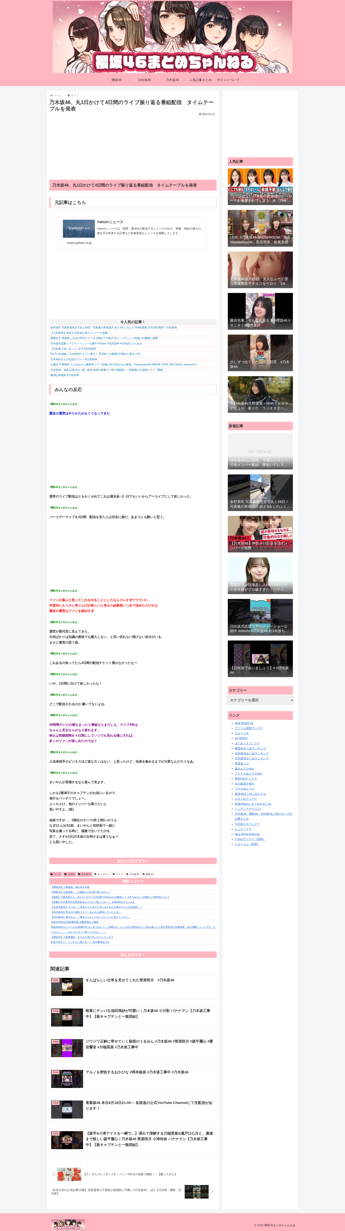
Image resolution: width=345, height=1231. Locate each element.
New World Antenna (247, 834)
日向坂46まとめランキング (252, 753)
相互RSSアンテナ (246, 778)
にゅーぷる (242, 733)
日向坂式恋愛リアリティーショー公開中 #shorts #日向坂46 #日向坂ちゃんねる (96, 343)
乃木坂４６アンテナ (247, 824)
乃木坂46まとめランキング (252, 758)
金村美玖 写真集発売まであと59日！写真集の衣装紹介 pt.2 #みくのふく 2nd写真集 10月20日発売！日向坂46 (114, 327)
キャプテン (103, 874)
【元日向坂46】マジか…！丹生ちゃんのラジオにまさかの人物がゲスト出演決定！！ (96, 907)
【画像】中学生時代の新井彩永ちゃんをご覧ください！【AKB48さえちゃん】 (93, 902)
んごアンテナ (243, 829)
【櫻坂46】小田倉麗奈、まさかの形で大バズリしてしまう (82, 937)
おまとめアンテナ (246, 798)
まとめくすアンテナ (247, 743)
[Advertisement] (133, 145)
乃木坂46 (86, 874)
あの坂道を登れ (244, 783)
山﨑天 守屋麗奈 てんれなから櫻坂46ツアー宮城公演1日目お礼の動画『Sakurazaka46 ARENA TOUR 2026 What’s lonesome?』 (125, 364)
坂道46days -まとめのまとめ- (253, 803)
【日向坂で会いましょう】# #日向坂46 (73, 348)
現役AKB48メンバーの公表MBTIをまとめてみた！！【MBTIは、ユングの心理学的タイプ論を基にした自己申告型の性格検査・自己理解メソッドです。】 (133, 927)
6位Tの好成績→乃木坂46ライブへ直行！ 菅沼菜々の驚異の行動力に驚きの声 (95, 353)
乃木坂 (71, 874)
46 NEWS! (241, 738)
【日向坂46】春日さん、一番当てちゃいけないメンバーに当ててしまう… (90, 917)
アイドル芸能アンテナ (249, 728)
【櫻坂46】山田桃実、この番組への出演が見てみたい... (81, 892)
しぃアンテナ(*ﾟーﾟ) (248, 808)
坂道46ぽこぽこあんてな (250, 793)
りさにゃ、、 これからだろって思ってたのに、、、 (79, 932)
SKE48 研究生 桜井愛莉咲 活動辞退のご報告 (75, 922)
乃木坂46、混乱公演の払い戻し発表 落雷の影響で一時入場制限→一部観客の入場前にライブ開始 (107, 369)
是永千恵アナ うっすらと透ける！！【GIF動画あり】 (80, 942)
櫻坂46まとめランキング (250, 748)
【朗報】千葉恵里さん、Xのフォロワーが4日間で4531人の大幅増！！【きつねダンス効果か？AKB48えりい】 (110, 897)
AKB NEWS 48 (244, 723)
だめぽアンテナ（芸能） (250, 839)
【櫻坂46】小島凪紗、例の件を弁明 (70, 887)
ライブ (57, 874)
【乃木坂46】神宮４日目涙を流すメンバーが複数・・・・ (84, 332)
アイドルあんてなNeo (248, 773)
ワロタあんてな (244, 788)
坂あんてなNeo (244, 768)
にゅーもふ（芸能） (247, 844)
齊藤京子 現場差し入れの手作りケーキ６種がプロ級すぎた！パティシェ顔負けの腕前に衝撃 (104, 338)
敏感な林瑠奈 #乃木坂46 (65, 375)
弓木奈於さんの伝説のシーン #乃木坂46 (74, 359)
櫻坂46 (149, 874)
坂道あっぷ (242, 763)
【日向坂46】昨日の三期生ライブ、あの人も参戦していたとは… (86, 912)
